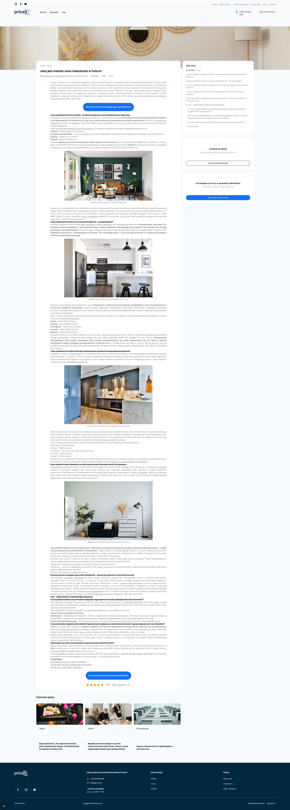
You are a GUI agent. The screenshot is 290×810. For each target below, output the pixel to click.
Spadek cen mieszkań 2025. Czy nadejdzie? (129, 461)
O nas (265, 4)
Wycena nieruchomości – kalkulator (66, 667)
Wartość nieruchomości (77, 76)
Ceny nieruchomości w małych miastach (68, 662)
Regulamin (271, 803)
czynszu (162, 467)
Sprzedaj (54, 12)
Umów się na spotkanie (218, 197)
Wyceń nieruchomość (218, 163)
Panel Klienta (269, 12)
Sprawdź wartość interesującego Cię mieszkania (108, 107)
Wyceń (43, 12)
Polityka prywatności (256, 803)
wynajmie (143, 472)
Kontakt (273, 4)
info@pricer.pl (96, 783)
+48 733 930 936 (245, 13)
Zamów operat (225, 4)
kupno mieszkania (93, 591)
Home (42, 65)
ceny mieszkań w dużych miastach (96, 224)
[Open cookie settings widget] (4, 806)
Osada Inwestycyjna (240, 4)
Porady (214, 4)
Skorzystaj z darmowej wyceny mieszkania (108, 675)
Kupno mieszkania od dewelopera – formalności (155, 747)
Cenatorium (228, 784)
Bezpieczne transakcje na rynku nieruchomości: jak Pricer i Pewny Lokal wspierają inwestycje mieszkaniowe (108, 746)
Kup (64, 12)
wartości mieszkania (133, 602)
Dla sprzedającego (60, 76)
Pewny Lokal (255, 4)
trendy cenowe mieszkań (141, 654)
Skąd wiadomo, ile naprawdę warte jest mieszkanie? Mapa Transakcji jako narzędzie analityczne (59, 746)
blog (49, 65)
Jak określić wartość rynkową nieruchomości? (71, 664)
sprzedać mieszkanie (74, 578)
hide (198, 70)
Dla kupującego (46, 76)
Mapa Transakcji (229, 789)
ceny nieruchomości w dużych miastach (76, 128)
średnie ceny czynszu (101, 594)
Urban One (227, 779)
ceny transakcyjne (89, 216)
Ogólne (42, 728)
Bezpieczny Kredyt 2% (77, 362)
